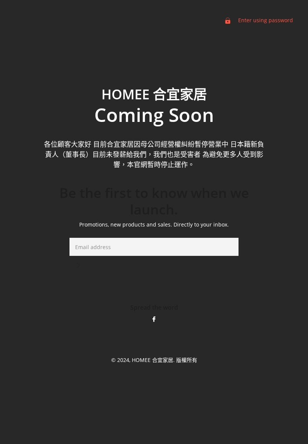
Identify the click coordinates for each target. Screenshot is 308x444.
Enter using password (265, 20)
